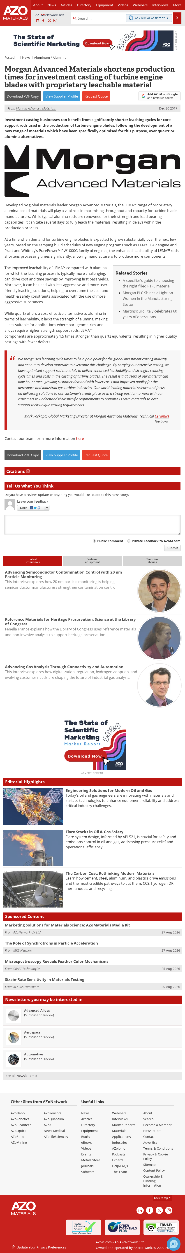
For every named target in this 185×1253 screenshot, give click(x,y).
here (80, 438)
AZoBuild (17, 1136)
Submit (172, 548)
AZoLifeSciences (56, 1136)
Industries (119, 1142)
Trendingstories (152, 560)
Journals (87, 1166)
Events (86, 1154)
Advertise (150, 1142)
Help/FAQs (120, 1166)
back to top (161, 1198)
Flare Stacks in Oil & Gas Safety (94, 831)
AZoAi (48, 1125)
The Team (119, 1172)
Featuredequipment (92, 560)
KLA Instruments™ (26, 987)
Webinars (119, 1113)
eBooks (86, 1142)
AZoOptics (18, 1131)
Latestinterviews (33, 560)
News (26, 57)
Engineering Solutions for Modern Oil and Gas (109, 790)
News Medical (54, 1131)
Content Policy (154, 1170)
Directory (84, 5)
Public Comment (110, 541)
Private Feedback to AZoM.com (156, 541)
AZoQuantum (54, 1119)
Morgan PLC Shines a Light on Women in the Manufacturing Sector (148, 298)
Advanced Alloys (37, 1010)
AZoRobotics (20, 1119)
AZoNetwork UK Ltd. (27, 932)
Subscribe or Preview (39, 1015)
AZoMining (19, 1142)
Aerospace (32, 1032)
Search (148, 1119)
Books (85, 1136)
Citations (16, 471)
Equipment (89, 1131)
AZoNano (18, 1113)
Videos (86, 1148)
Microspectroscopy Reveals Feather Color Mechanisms (56, 961)
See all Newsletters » (21, 1075)
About (147, 1113)
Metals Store (90, 1160)
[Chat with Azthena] (173, 1244)
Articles (86, 1119)
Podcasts (118, 1154)
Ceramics (162, 416)
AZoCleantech (21, 1125)
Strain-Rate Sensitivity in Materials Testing (44, 979)
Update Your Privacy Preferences (41, 1247)
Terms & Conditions (158, 1148)
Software (88, 1172)
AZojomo (118, 1148)
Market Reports (123, 1125)
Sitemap (149, 1164)
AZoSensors (52, 1113)
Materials (119, 1131)
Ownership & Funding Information (153, 1181)
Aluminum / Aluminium (51, 57)
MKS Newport (22, 950)
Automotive (33, 1054)
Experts (117, 1160)
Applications (121, 1136)
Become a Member (157, 1125)
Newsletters (152, 1131)
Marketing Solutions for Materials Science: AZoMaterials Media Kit (67, 925)
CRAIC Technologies (26, 968)
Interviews (120, 1119)
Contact (149, 1136)
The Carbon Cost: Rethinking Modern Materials (110, 873)
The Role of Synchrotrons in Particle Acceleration (51, 943)
